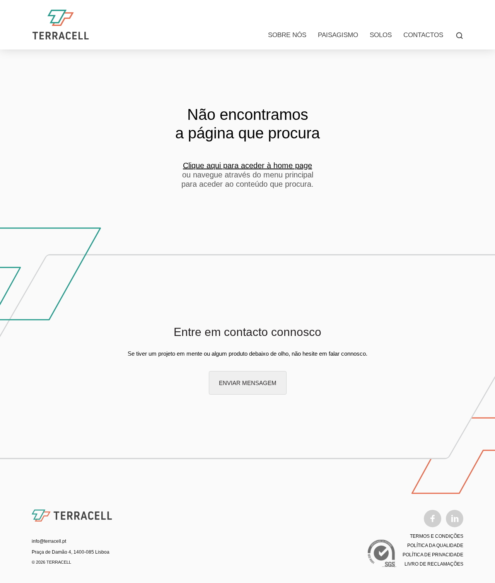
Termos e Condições (436, 536)
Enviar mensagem (248, 383)
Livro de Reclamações (434, 564)
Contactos (423, 35)
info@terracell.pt (49, 541)
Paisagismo (338, 35)
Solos (381, 35)
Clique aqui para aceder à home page (247, 165)
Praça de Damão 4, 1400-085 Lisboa (70, 552)
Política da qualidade (435, 545)
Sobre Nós (287, 35)
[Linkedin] (454, 518)
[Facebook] (432, 518)
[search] (459, 35)
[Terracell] (61, 25)
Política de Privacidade (433, 554)
